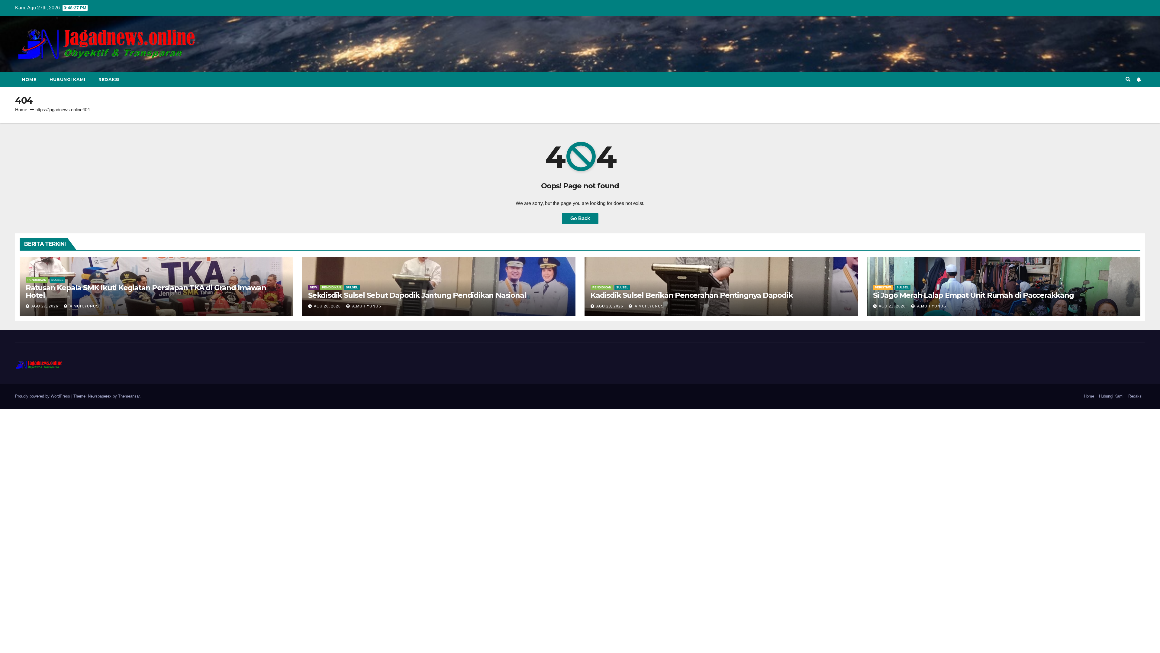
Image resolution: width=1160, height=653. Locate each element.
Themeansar (129, 396)
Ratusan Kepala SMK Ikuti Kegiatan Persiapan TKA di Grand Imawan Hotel (146, 291)
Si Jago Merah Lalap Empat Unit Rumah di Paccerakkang (973, 295)
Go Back (580, 218)
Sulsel (57, 279)
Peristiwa (883, 287)
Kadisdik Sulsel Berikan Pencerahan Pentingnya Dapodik (692, 295)
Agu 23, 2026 (609, 306)
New (313, 287)
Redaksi (109, 79)
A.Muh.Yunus (84, 306)
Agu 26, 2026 (327, 306)
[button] (1128, 79)
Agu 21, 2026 (892, 306)
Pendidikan (36, 279)
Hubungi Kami (67, 79)
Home (29, 79)
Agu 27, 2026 (44, 306)
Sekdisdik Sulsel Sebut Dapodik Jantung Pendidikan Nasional (417, 295)
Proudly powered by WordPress (43, 396)
